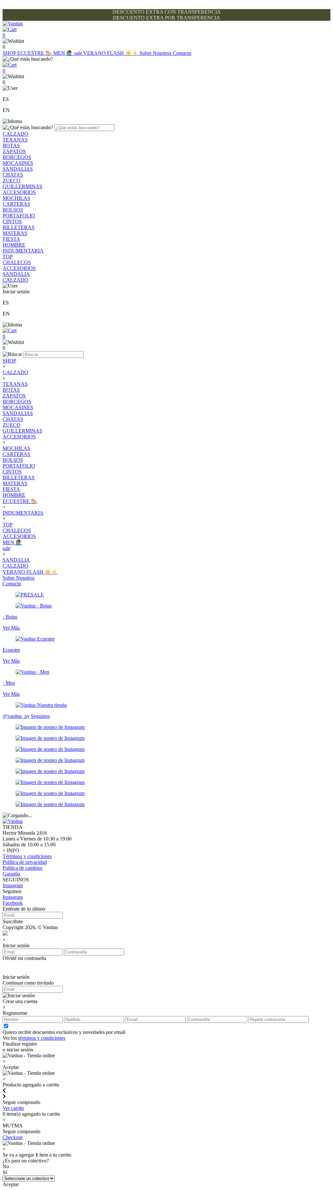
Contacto (182, 53)
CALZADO (15, 134)
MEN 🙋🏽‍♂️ (63, 53)
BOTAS (11, 145)
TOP (8, 256)
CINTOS (12, 221)
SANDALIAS (18, 169)
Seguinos (40, 716)
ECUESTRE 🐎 (35, 53)
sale (78, 53)
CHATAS (13, 175)
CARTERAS (16, 204)
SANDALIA (16, 274)
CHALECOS (17, 262)
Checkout (12, 1137)
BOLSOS (13, 210)
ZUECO (11, 180)
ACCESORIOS (19, 192)
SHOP (10, 53)
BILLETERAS (18, 227)
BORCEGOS (17, 157)
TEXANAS (15, 139)
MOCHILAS (16, 198)
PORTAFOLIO (19, 215)
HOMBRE (14, 245)
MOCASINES (18, 163)
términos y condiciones (41, 1038)
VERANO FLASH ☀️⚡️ (111, 53)
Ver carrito (13, 1108)
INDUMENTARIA (23, 250)
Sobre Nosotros (156, 53)
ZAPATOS (14, 151)
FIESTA (11, 239)
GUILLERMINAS (22, 186)
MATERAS (15, 233)
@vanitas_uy (16, 716)
